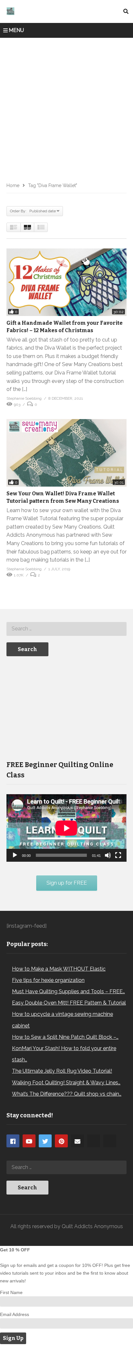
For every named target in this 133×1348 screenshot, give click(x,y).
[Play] (15, 855)
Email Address (14, 1314)
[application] (66, 828)
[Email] (77, 1140)
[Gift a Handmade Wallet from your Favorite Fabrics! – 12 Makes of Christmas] (66, 282)
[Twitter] (45, 1140)
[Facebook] (12, 1140)
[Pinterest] (61, 1140)
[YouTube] (29, 1140)
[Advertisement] (66, 107)
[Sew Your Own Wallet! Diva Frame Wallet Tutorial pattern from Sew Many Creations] (66, 453)
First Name (11, 1292)
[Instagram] (93, 1140)
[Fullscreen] (118, 855)
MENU (16, 30)
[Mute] (108, 855)
